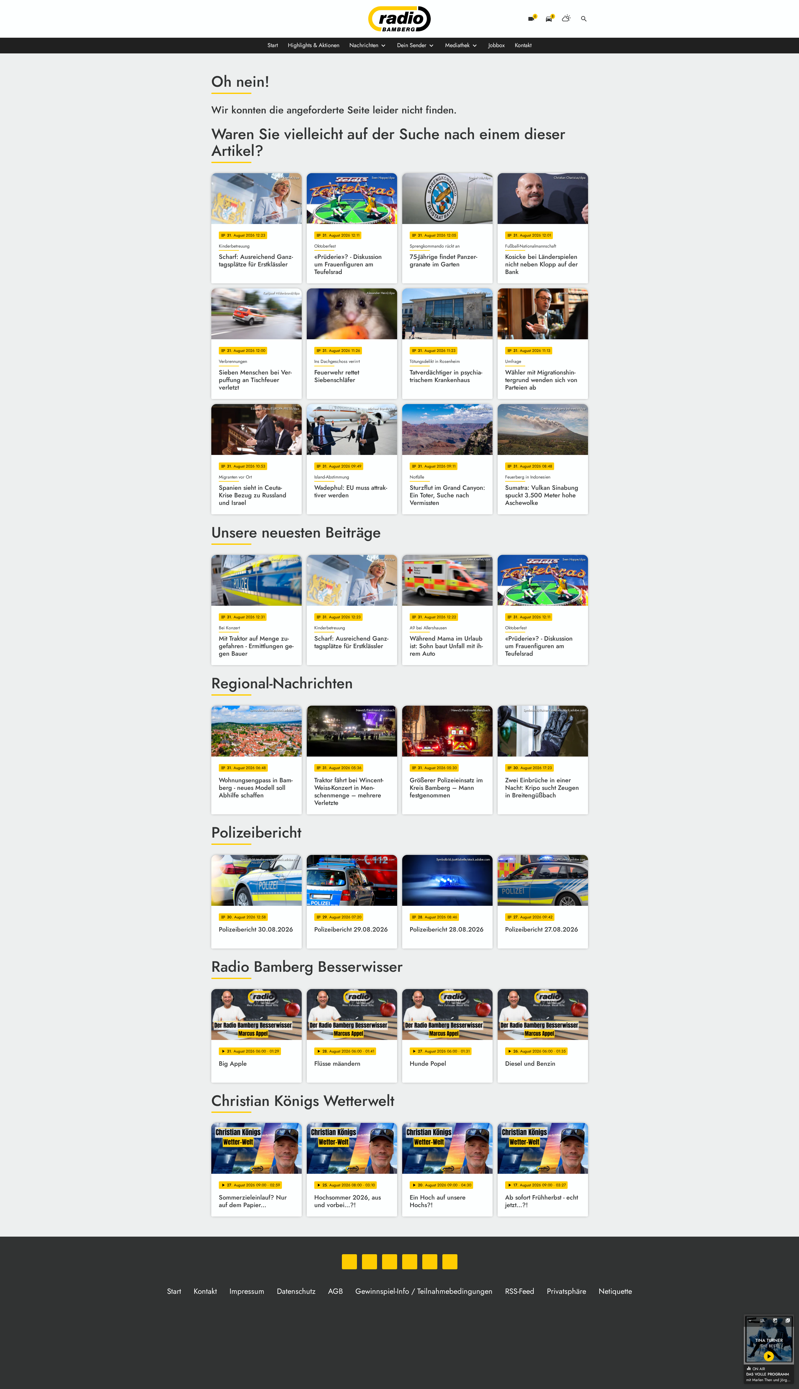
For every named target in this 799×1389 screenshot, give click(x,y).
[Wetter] (566, 19)
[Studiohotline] (280, 19)
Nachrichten (363, 45)
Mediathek (457, 45)
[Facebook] (230, 19)
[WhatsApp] (217, 19)
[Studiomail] (268, 19)
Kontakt (523, 45)
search (584, 19)
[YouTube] (255, 19)
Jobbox (497, 45)
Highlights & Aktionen (313, 45)
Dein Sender (411, 45)
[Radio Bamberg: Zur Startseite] (399, 18)
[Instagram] (242, 19)
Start (272, 45)
